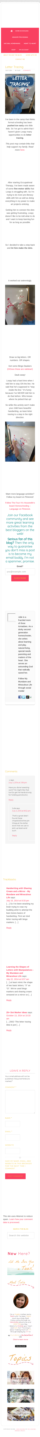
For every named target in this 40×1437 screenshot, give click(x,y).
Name (8, 1118)
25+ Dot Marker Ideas (16, 1012)
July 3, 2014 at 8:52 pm (21, 811)
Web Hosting (20, 1429)
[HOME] (11, 31)
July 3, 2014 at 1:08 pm (18, 783)
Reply (11, 800)
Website (9, 1145)
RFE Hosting (32, 1429)
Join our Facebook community (19, 517)
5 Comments (27, 70)
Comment (10, 1087)
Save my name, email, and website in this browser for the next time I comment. (18, 1165)
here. (22, 150)
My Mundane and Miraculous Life (20, 14)
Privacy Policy (20, 1430)
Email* (20, 566)
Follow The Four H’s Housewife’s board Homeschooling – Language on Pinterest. (20, 506)
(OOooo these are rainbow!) (20, 369)
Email (8, 1132)
